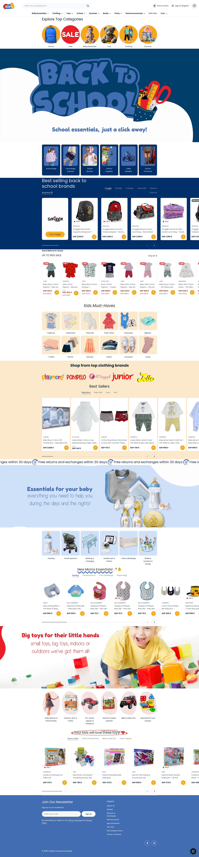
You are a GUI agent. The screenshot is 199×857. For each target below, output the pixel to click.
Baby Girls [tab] (98, 392)
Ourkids (66, 281)
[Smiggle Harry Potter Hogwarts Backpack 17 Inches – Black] (85, 211)
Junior (46, 437)
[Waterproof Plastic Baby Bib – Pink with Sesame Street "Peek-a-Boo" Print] (99, 591)
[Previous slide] (147, 245)
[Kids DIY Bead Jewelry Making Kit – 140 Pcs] (174, 757)
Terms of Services (75, 820)
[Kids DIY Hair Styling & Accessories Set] (144, 757)
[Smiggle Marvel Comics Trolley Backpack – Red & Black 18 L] (114, 211)
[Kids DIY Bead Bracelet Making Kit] (114, 757)
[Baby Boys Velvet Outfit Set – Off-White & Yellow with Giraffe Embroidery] (172, 416)
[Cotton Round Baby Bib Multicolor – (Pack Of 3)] (171, 591)
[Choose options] (56, 292)
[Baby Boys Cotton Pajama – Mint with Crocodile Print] (51, 270)
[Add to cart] (94, 236)
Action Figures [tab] (126, 738)
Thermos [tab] (153, 192)
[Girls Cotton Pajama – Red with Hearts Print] (70, 270)
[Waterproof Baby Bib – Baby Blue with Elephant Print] (76, 591)
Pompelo (133, 437)
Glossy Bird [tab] (141, 188)
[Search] (87, 5)
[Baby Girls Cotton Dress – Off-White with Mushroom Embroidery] (186, 270)
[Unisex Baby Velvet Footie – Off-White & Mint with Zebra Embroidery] (143, 416)
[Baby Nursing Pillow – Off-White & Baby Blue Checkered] (52, 591)
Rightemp (189, 603)
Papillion (105, 281)
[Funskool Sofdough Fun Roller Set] (55, 757)
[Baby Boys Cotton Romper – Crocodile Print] (90, 270)
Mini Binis (182, 281)
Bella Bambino (72, 603)
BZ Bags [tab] (118, 188)
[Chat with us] (193, 851)
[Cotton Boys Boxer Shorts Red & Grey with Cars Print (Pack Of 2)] (114, 416)
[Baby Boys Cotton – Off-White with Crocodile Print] (167, 270)
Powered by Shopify (63, 851)
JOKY (45, 281)
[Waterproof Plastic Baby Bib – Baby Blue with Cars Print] (147, 591)
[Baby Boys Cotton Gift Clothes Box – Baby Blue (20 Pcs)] (56, 416)
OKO (74, 772)
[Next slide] (154, 245)
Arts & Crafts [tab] (72, 738)
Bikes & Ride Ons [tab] (109, 738)
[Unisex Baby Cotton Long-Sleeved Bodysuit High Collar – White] (85, 416)
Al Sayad (75, 437)
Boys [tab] (108, 392)
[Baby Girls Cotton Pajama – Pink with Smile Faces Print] (128, 270)
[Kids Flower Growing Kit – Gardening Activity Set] (85, 757)
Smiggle (76, 226)
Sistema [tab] (153, 188)
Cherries (165, 603)
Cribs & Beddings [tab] (106, 575)
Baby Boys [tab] (86, 392)
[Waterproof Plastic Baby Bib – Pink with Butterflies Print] (123, 591)
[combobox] (56, 6)
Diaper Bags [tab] (122, 575)
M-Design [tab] (130, 188)
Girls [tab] (115, 392)
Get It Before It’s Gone (52, 250)
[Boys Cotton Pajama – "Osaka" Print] (109, 270)
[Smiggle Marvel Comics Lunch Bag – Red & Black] (144, 211)
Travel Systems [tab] (88, 575)
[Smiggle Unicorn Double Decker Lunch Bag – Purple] (174, 211)
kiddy (45, 603)
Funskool (47, 772)
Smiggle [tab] (108, 188)
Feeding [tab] (75, 575)
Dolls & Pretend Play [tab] (90, 738)
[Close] (196, 849)
